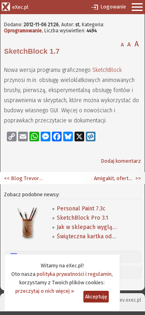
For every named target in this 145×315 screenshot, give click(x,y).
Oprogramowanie (23, 31)
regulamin (100, 274)
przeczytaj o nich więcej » (44, 291)
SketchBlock (107, 70)
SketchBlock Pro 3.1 (82, 217)
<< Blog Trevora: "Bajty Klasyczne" (24, 178)
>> (137, 178)
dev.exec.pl (129, 300)
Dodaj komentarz (121, 161)
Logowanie (113, 7)
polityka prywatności (60, 274)
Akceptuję (96, 297)
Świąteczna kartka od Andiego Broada (87, 236)
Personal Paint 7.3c (81, 208)
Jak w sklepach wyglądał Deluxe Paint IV (87, 227)
